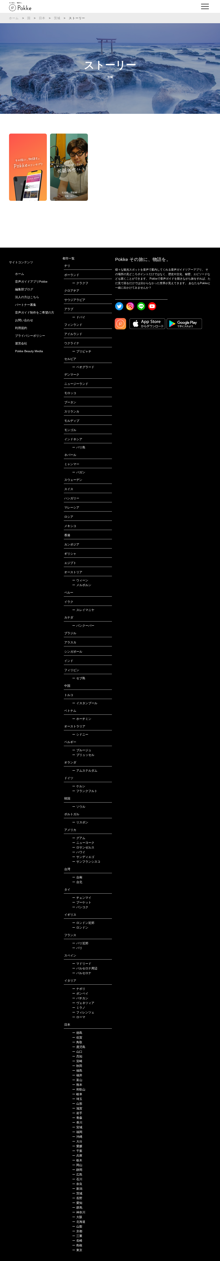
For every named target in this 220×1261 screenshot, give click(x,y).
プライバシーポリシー (30, 335)
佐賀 (77, 1037)
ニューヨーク (83, 842)
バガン (78, 472)
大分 (77, 1141)
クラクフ (80, 283)
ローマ (78, 1017)
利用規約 (21, 328)
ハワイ (78, 852)
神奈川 (78, 1212)
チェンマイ (81, 897)
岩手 (77, 1113)
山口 (77, 1051)
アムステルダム (84, 770)
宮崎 (77, 1061)
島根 (77, 1245)
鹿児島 (78, 1047)
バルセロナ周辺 (84, 968)
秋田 (77, 1066)
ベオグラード (83, 367)
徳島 (77, 1032)
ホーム (14, 18)
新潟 (77, 1188)
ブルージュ (81, 750)
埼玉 (77, 1099)
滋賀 (77, 1108)
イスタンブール (84, 703)
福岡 (77, 1132)
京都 (77, 1231)
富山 (77, 1080)
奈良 (77, 1184)
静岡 (77, 1169)
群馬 (77, 1207)
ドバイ (78, 317)
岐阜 (77, 1094)
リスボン (80, 822)
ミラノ (78, 1007)
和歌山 (78, 1089)
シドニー (80, 734)
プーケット (81, 902)
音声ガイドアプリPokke (31, 281)
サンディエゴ (83, 857)
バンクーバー (83, 625)
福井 (77, 1075)
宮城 (77, 1127)
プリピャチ (81, 351)
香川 (77, 1122)
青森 (77, 1117)
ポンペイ (80, 993)
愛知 (77, 1203)
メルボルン (81, 585)
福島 (77, 1070)
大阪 (77, 1217)
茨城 (57, 18)
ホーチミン (81, 718)
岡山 (77, 1165)
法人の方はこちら (27, 297)
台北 (77, 882)
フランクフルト (84, 791)
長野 (77, 1198)
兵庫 (77, 1155)
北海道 (78, 1221)
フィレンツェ (83, 1012)
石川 (77, 1179)
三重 (77, 1236)
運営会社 (21, 343)
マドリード (81, 963)
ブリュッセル (83, 755)
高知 (77, 1056)
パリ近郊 (80, 943)
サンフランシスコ (86, 861)
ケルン (78, 786)
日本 (42, 18)
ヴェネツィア (83, 1003)
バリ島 (78, 447)
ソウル (78, 806)
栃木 (77, 1160)
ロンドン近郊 (83, 922)
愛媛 (77, 1146)
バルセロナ (81, 973)
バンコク (80, 907)
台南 (77, 877)
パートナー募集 (25, 304)
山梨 (77, 1226)
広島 (77, 1174)
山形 (77, 1103)
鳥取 (77, 1042)
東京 (77, 1250)
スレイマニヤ (83, 610)
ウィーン (80, 580)
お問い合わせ (24, 320)
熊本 (77, 1084)
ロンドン (80, 927)
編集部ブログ (24, 289)
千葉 (77, 1151)
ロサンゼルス (83, 847)
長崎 (77, 1240)
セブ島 (78, 678)
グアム (78, 838)
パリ (77, 948)
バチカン (80, 998)
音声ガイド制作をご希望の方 (34, 312)
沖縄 (77, 1136)
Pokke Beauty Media (29, 351)
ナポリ (78, 988)
